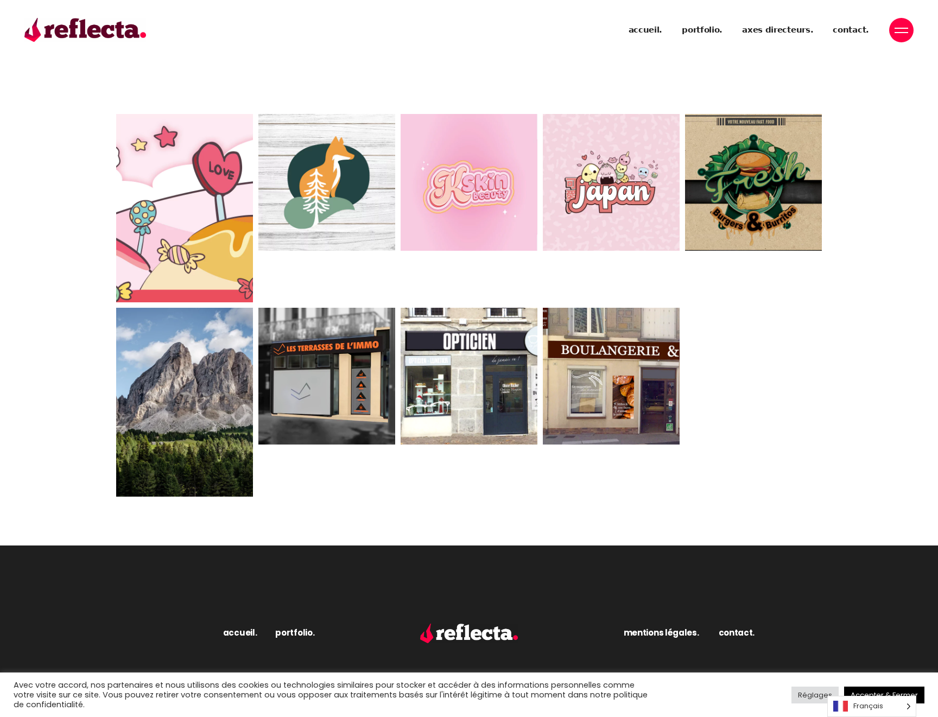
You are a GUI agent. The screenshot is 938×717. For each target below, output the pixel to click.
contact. (737, 632)
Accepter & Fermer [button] (884, 695)
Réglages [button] (815, 695)
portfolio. (294, 632)
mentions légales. (661, 632)
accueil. (240, 632)
